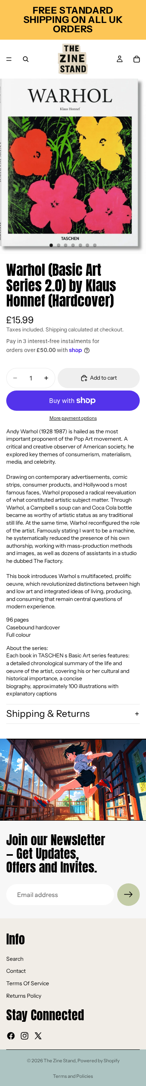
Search (14, 958)
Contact (16, 971)
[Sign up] (128, 894)
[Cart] (136, 59)
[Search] (25, 59)
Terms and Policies (73, 1076)
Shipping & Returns (48, 713)
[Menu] (9, 59)
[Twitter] (38, 1036)
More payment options (73, 418)
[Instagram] (24, 1036)
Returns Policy (23, 995)
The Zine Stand (60, 1060)
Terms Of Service (27, 983)
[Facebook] (11, 1036)
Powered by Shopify (98, 1060)
